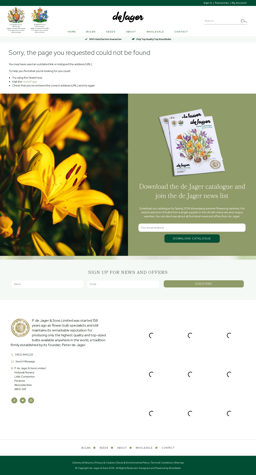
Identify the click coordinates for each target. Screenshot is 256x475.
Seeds (111, 31)
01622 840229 (24, 354)
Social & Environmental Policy (133, 462)
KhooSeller (175, 468)
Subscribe (203, 284)
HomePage (30, 81)
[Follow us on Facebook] (14, 400)
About (131, 31)
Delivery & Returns (82, 462)
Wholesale (155, 31)
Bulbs (91, 31)
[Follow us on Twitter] (23, 400)
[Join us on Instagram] (31, 400)
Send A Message (25, 361)
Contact (181, 31)
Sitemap (179, 462)
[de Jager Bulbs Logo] (128, 17)
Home (72, 31)
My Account (239, 2)
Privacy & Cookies (105, 462)
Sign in (208, 2)
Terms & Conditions (162, 462)
